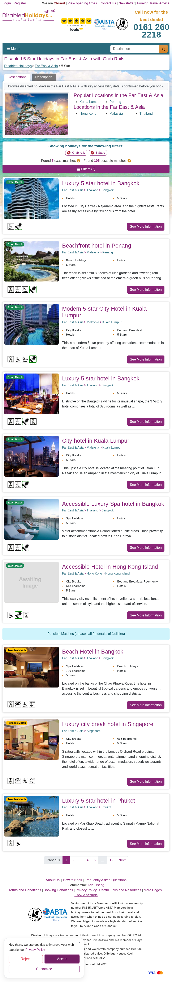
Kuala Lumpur (89, 102)
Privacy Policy (35, 949)
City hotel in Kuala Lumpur (95, 440)
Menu (15, 49)
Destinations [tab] (17, 77)
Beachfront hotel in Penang (96, 245)
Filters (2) (87, 169)
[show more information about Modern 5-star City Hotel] (31, 324)
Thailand (146, 113)
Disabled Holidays (18, 66)
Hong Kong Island (117, 573)
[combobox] (134, 49)
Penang (115, 102)
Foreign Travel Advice (153, 3)
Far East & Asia (46, 66)
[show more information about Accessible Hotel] (31, 582)
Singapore (93, 731)
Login (7, 3)
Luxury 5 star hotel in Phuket (98, 800)
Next (122, 860)
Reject (25, 959)
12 (111, 860)
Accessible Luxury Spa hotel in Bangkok (113, 504)
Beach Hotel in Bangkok (92, 651)
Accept (62, 959)
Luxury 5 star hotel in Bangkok (100, 183)
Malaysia (116, 113)
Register (19, 3)
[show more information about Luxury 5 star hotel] (31, 198)
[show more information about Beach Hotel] (31, 666)
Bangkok (108, 190)
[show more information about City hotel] (31, 456)
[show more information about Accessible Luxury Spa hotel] (31, 519)
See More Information (146, 226)
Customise (44, 969)
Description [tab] (43, 77)
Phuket (106, 807)
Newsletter (126, 3)
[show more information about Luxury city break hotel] (31, 739)
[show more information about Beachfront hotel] (31, 261)
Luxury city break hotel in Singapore (107, 724)
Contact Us (107, 3)
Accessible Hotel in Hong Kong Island (110, 566)
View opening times (82, 3)
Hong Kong (87, 113)
